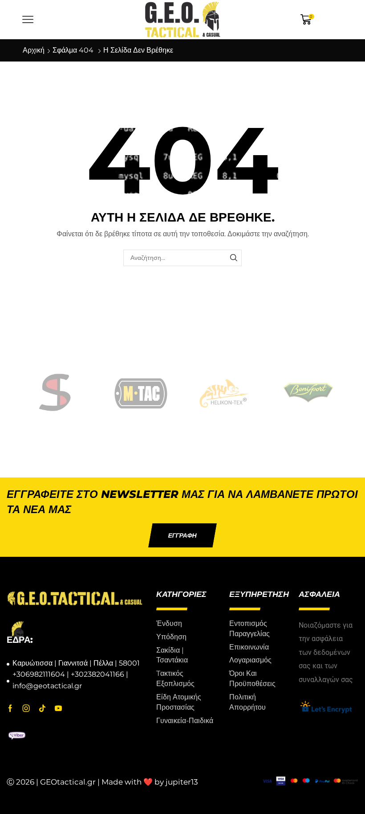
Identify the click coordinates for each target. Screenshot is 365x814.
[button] (182, 535)
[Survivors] (57, 393)
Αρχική (34, 50)
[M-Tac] (141, 393)
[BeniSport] (308, 393)
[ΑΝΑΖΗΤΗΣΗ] (233, 258)
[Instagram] (26, 708)
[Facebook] (10, 708)
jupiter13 (182, 781)
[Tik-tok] (42, 708)
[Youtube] (58, 708)
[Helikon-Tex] (224, 393)
